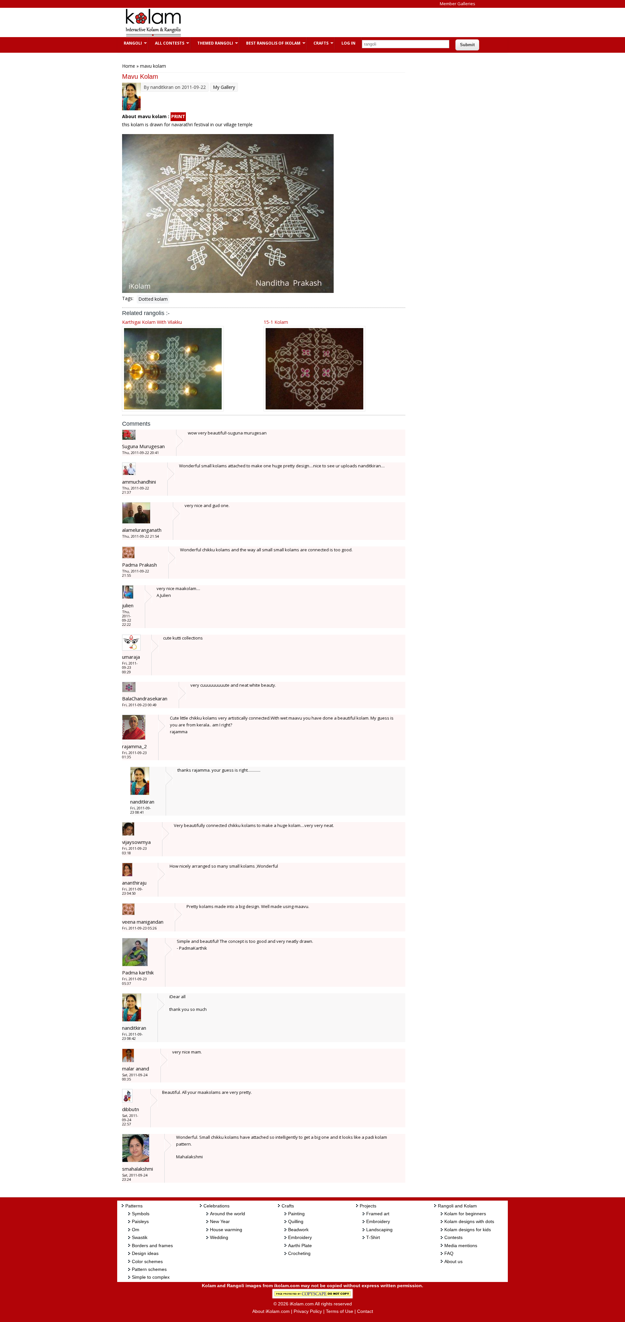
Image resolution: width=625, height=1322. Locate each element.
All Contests (166, 43)
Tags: (127, 298)
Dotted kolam (153, 299)
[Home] (153, 35)
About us (453, 1261)
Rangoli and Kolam (457, 1205)
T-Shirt (373, 1237)
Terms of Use (339, 1311)
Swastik (139, 1237)
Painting (296, 1213)
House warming (226, 1229)
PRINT (178, 116)
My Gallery (224, 87)
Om (135, 1229)
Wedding (219, 1237)
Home (128, 66)
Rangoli (129, 43)
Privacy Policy (308, 1311)
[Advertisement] (307, 22)
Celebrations (216, 1205)
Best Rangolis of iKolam (270, 43)
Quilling (295, 1221)
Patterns (134, 1205)
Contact (365, 1311)
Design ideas (145, 1253)
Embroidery (300, 1237)
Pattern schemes (149, 1269)
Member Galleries (457, 4)
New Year (220, 1221)
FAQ (448, 1253)
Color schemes (147, 1261)
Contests (453, 1237)
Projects (368, 1205)
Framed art (377, 1213)
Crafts (317, 43)
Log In (348, 43)
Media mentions (460, 1245)
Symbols (140, 1213)
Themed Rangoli (212, 43)
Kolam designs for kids (467, 1229)
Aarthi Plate (300, 1245)
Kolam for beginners (465, 1213)
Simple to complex (151, 1277)
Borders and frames (152, 1245)
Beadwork (298, 1229)
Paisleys (140, 1221)
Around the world (227, 1213)
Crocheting (299, 1253)
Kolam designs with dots (469, 1221)
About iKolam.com (271, 1311)
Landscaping (379, 1229)
